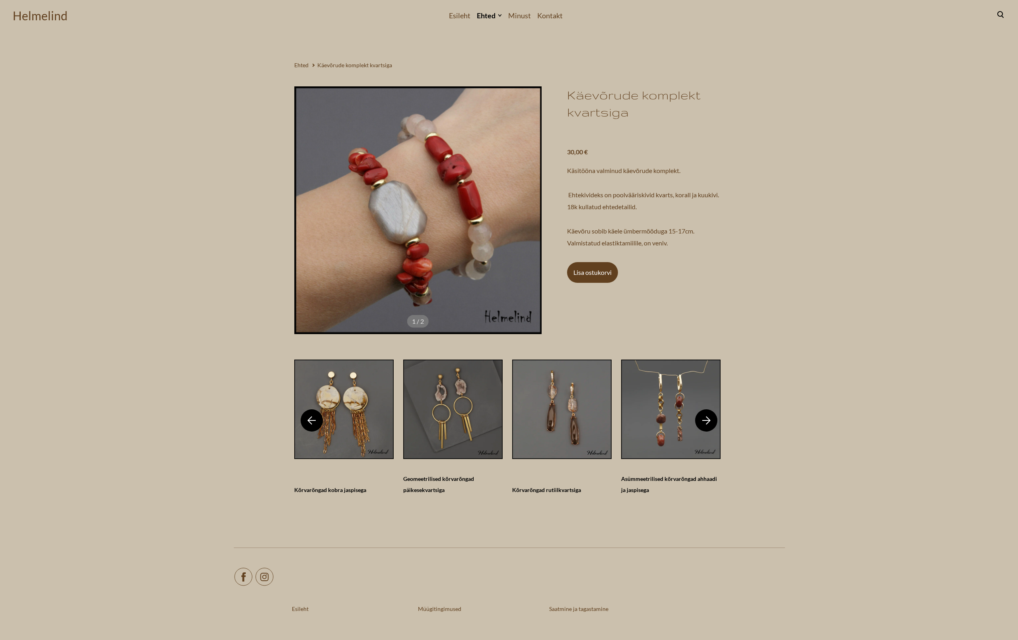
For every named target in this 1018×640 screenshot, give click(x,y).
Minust (519, 15)
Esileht (459, 15)
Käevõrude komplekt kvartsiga (354, 65)
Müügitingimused (439, 608)
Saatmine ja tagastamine (578, 608)
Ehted (486, 15)
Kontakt (550, 15)
